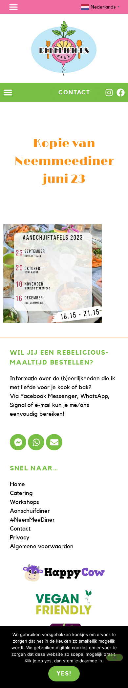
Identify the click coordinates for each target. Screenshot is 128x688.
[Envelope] (54, 442)
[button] (13, 7)
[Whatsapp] (36, 442)
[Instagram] (109, 92)
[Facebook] (121, 92)
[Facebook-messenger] (18, 442)
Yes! (63, 673)
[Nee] (114, 657)
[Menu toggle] (7, 92)
